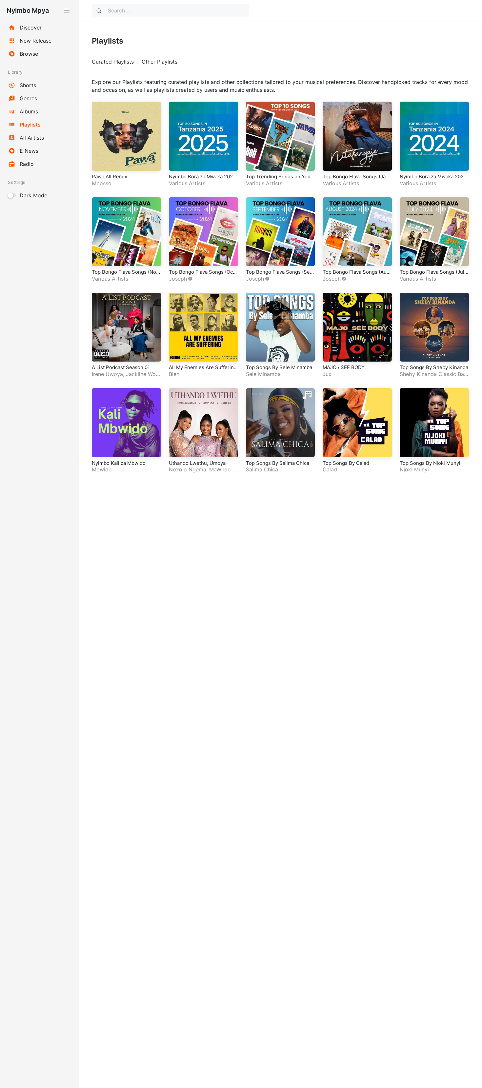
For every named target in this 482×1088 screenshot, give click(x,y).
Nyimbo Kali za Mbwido (119, 463)
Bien (174, 374)
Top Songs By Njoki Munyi (430, 463)
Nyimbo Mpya (28, 10)
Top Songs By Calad (346, 463)
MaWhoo (220, 469)
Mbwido (102, 469)
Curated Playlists (113, 61)
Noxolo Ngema (187, 469)
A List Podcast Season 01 (121, 367)
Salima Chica (262, 469)
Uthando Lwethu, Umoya (197, 463)
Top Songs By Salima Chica (277, 463)
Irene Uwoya (107, 374)
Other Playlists (159, 61)
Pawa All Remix (109, 176)
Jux (327, 374)
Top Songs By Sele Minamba (279, 367)
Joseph (178, 278)
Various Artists (187, 183)
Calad (330, 469)
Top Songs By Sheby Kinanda (434, 367)
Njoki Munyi (414, 469)
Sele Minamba (263, 374)
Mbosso (101, 183)
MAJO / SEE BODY (344, 367)
